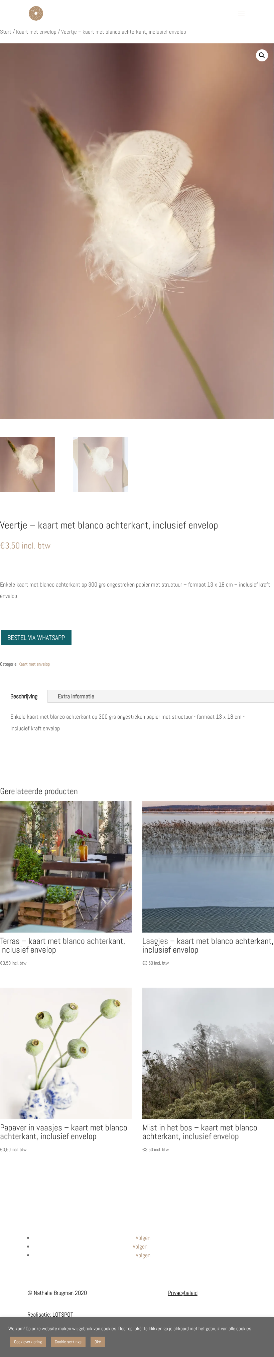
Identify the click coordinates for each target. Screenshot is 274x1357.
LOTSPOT (62, 1314)
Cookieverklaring (28, 1342)
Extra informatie (76, 696)
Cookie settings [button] (68, 1342)
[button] (262, 55)
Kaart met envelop (36, 31)
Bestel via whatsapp (36, 637)
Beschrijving (23, 696)
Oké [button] (98, 1342)
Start (5, 31)
